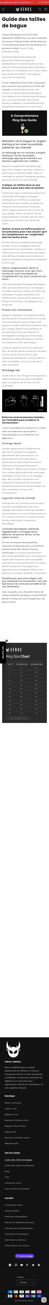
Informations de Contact (17, 1245)
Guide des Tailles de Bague (18, 1160)
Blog (7, 1171)
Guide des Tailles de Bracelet (19, 1165)
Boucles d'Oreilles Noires (17, 1138)
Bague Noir (10, 1132)
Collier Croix (11, 1109)
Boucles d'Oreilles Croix (17, 1120)
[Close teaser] (6, 641)
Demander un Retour (15, 1240)
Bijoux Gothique (13, 1103)
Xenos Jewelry (28, 1301)
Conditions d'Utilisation (17, 1234)
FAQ (7, 1177)
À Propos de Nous (14, 1205)
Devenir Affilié (12, 1211)
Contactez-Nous (13, 1183)
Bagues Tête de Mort (15, 1126)
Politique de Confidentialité (19, 1228)
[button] (3, 9)
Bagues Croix (11, 1114)
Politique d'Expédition (16, 1216)
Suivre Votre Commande (17, 1189)
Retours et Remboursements (19, 1222)
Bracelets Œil (11, 1143)
